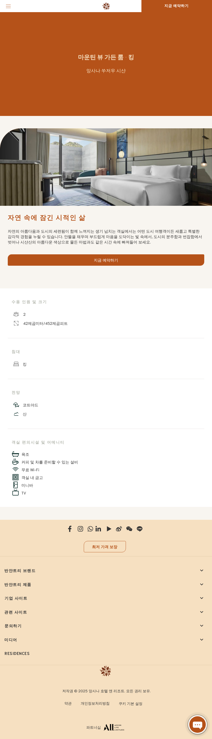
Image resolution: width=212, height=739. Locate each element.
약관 (68, 703)
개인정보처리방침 (95, 703)
